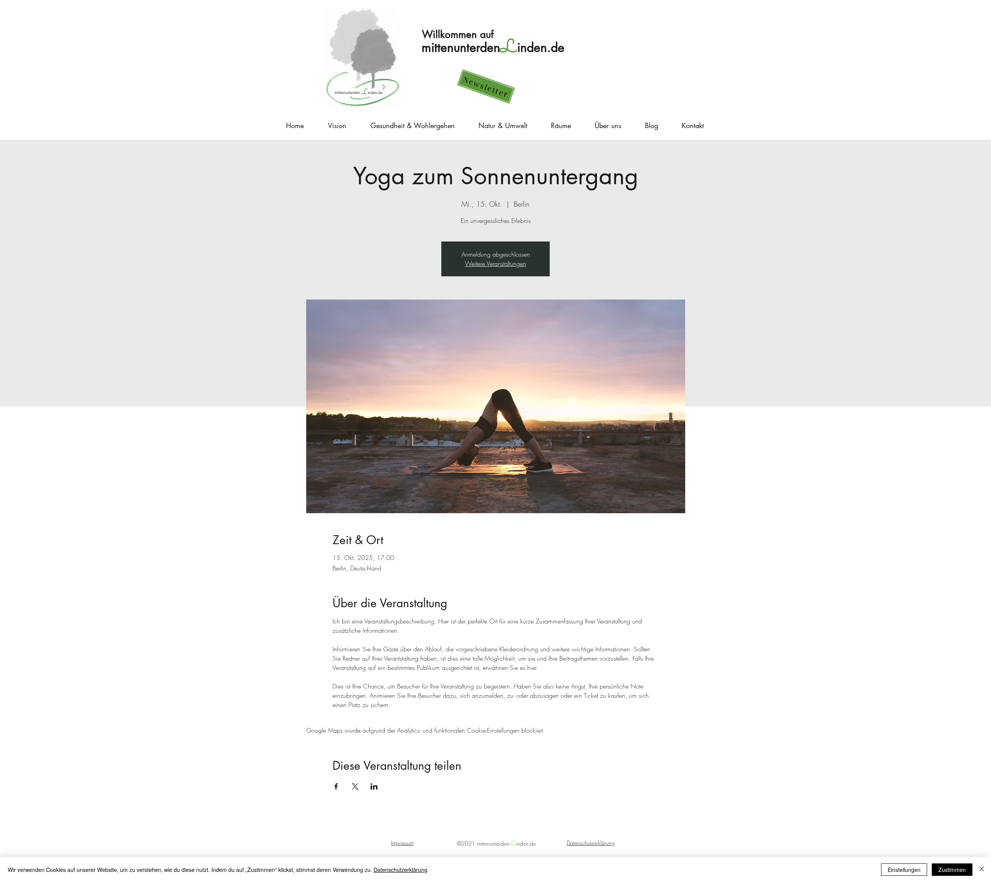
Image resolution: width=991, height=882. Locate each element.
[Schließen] (981, 869)
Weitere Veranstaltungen (495, 263)
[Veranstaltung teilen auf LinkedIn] (374, 786)
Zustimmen (952, 869)
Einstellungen (904, 869)
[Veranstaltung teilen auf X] (355, 786)
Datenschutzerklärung (400, 869)
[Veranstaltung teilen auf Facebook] (336, 786)
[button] (486, 86)
